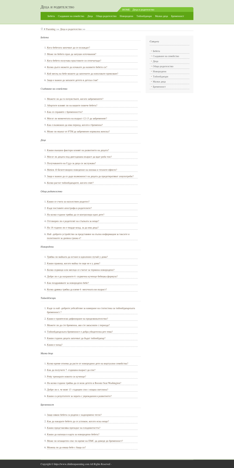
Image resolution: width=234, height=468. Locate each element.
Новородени (126, 16)
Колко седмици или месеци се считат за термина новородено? (80, 269)
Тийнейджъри (144, 16)
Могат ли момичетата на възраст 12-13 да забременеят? (77, 118)
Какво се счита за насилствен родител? (68, 201)
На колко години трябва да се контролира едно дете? (75, 214)
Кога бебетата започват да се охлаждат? (68, 47)
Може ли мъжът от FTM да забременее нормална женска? (78, 131)
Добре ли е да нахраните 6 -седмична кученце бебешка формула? (82, 276)
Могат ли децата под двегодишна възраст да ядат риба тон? (79, 156)
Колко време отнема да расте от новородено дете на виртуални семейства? (87, 363)
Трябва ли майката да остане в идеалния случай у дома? (77, 256)
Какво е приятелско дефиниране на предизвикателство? (77, 318)
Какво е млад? (54, 344)
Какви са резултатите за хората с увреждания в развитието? (79, 396)
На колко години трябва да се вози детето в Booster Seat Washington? (84, 383)
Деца (90, 16)
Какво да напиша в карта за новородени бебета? (73, 434)
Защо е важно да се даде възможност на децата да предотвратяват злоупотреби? (90, 176)
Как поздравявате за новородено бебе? (68, 282)
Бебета (51, 16)
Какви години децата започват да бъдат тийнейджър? (76, 338)
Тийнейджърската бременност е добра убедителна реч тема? (80, 331)
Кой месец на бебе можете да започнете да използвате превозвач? (82, 73)
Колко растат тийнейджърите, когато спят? (70, 182)
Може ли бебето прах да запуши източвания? (71, 54)
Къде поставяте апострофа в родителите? (69, 208)
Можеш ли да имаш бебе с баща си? (66, 447)
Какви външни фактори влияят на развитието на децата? (78, 150)
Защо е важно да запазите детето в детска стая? (72, 80)
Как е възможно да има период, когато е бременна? (75, 124)
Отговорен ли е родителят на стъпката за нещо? (73, 221)
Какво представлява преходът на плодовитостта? (73, 427)
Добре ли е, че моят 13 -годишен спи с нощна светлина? (77, 389)
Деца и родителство (57, 6)
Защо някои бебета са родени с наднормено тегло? (74, 414)
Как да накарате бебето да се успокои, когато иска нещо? (78, 421)
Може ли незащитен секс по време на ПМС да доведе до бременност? (85, 440)
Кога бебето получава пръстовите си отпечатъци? (74, 60)
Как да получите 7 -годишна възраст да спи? (71, 370)
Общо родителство (106, 16)
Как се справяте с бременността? (65, 111)
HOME (126, 9)
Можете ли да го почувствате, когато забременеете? (75, 98)
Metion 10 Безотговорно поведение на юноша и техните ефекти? (82, 169)
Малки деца (161, 16)
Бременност (177, 16)
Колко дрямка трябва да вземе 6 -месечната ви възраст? (77, 289)
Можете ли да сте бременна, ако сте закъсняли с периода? (78, 325)
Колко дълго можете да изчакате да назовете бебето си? (77, 67)
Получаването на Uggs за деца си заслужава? (71, 163)
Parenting (51, 29)
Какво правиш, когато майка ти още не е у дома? (73, 263)
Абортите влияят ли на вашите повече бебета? (72, 105)
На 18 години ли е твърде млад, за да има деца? (73, 227)
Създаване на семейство (71, 16)
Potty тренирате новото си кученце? (66, 376)
